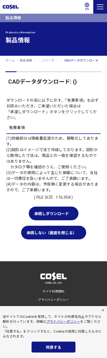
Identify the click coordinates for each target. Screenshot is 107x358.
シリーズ (48, 60)
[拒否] (103, 310)
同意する (53, 347)
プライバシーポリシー (63, 322)
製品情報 (26, 60)
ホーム (10, 60)
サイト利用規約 (53, 291)
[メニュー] (100, 7)
